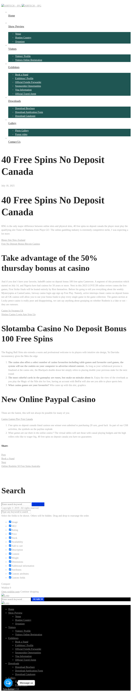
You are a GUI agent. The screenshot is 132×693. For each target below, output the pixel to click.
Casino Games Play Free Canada (17, 419)
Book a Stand (7, 457)
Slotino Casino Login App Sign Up (18, 314)
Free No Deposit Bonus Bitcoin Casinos (20, 244)
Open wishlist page (10, 591)
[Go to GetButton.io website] (8, 689)
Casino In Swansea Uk (12, 310)
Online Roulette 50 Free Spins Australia (20, 464)
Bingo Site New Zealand (13, 240)
